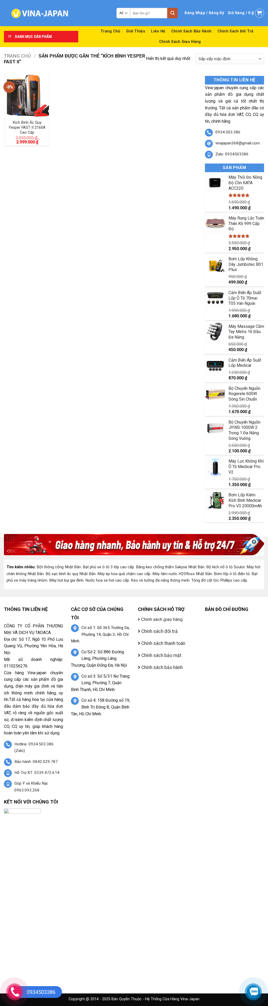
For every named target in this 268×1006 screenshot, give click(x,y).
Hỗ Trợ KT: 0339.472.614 (36, 772)
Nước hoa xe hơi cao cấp (107, 580)
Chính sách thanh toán (162, 643)
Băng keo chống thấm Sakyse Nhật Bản (170, 567)
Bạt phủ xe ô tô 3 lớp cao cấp (108, 567)
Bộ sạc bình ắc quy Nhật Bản (71, 573)
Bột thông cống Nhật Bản (59, 567)
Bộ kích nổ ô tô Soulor (225, 567)
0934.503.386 (228, 132)
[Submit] (172, 13)
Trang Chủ (110, 31)
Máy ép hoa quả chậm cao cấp (123, 573)
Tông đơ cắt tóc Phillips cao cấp (219, 580)
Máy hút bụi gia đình (66, 580)
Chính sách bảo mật (160, 655)
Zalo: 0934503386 (232, 154)
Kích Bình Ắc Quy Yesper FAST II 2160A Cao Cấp (27, 127)
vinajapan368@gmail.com (237, 143)
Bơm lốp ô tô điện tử (232, 573)
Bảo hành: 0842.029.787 (36, 761)
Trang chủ (17, 56)
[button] (204, 13)
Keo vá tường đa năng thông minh (160, 580)
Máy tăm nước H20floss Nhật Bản (182, 573)
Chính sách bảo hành (191, 31)
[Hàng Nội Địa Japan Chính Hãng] (56, 13)
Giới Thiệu (135, 31)
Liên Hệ (158, 31)
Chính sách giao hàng (180, 42)
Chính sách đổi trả (235, 31)
